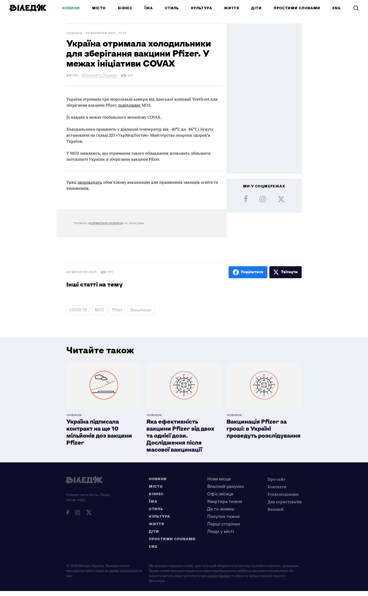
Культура (201, 8)
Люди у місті (220, 531)
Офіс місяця (220, 494)
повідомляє (129, 105)
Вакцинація (140, 310)
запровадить (89, 182)
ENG (336, 8)
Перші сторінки (223, 524)
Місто (99, 8)
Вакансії (276, 509)
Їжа (148, 8)
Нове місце (219, 479)
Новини (71, 8)
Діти (256, 8)
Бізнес (125, 8)
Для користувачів (285, 501)
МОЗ (99, 310)
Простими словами (297, 8)
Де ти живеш (220, 509)
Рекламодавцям (283, 494)
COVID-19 (78, 310)
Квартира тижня (224, 501)
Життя (231, 8)
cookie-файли (218, 576)
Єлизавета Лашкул (99, 76)
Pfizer (117, 310)
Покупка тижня (223, 516)
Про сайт (276, 479)
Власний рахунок (225, 486)
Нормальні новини (106, 223)
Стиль (172, 8)
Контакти (277, 486)
